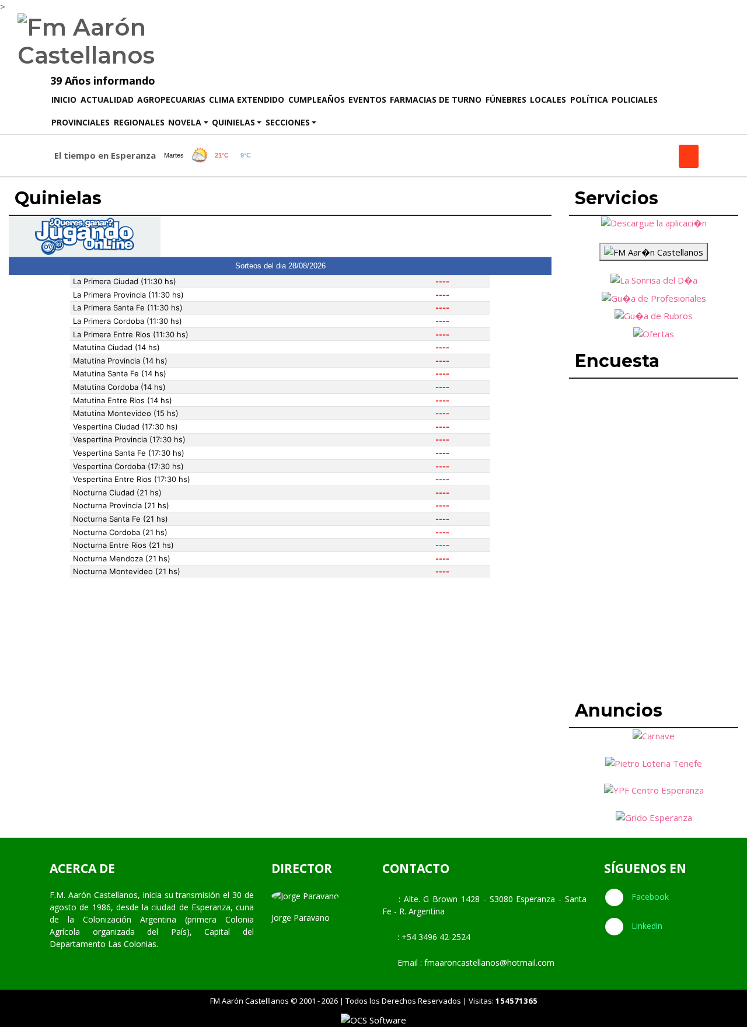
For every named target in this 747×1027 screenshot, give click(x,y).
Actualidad (107, 99)
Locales (548, 99)
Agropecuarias (171, 99)
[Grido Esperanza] (654, 816)
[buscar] (689, 156)
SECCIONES (288, 122)
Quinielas (233, 122)
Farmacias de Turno (435, 99)
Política (589, 99)
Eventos (367, 99)
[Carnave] (654, 734)
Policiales (635, 99)
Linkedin (645, 925)
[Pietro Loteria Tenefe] (653, 762)
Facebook (649, 896)
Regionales (139, 122)
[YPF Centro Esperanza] (654, 789)
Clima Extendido (246, 99)
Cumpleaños (316, 99)
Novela (184, 122)
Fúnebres (506, 99)
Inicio (64, 99)
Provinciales (80, 122)
